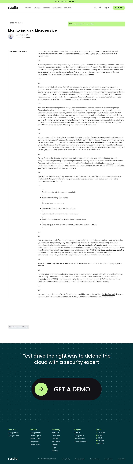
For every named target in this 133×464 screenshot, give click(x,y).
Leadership (56, 436)
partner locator (35, 439)
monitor (110, 163)
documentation (79, 439)
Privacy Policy (66, 459)
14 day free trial (108, 294)
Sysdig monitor (13, 436)
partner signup (35, 436)
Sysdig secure (13, 433)
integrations (34, 442)
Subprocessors (80, 459)
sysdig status (79, 436)
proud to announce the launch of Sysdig (54, 125)
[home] (13, 7)
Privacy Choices (95, 459)
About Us (55, 433)
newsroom (56, 442)
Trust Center (109, 459)
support (77, 433)
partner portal (35, 445)
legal (54, 448)
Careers (55, 439)
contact (54, 445)
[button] (28, 8)
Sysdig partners (35, 433)
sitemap (55, 451)
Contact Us (121, 459)
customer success (80, 442)
